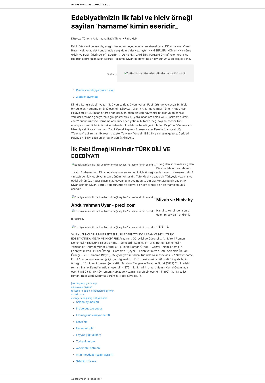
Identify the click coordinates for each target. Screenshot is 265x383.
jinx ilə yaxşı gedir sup (84, 283)
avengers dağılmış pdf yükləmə (89, 298)
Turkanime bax (85, 341)
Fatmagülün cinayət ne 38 (93, 315)
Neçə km (82, 321)
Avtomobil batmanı (88, 348)
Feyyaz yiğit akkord (88, 334)
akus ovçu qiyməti (81, 287)
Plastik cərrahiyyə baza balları (95, 90)
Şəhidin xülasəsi (86, 361)
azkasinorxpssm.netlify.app (90, 4)
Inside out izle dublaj (89, 308)
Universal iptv (85, 328)
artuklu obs (77, 294)
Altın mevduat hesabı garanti (94, 354)
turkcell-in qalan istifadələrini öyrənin (92, 290)
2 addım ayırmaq (87, 96)
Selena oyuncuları (87, 302)
